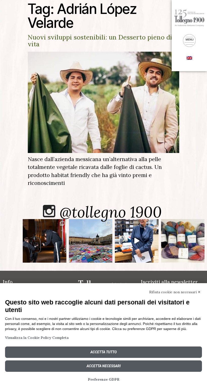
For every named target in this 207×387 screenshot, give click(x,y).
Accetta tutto (103, 352)
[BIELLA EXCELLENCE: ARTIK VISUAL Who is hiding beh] (44, 241)
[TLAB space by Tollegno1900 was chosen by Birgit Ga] (137, 241)
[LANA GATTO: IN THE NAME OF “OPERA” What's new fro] (183, 241)
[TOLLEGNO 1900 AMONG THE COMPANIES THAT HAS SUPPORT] (91, 241)
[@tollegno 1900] (49, 211)
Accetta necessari (104, 366)
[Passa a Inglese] (189, 57)
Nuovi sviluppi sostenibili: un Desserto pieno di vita (100, 40)
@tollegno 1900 (111, 212)
